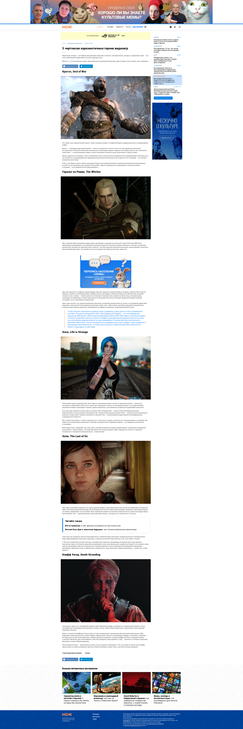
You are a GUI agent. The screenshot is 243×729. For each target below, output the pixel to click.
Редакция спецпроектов (75, 43)
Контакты (96, 717)
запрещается (126, 720)
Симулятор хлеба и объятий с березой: (76, 699)
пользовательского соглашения (155, 723)
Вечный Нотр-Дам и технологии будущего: (100, 529)
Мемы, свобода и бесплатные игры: (165, 699)
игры (63, 43)
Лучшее (110, 27)
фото (155, 55)
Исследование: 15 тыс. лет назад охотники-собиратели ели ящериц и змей (166, 50)
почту (159, 722)
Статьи (100, 27)
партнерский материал (72, 653)
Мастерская (138, 27)
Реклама (96, 714)
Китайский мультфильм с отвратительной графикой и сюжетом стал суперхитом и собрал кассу (164, 81)
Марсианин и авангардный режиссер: (106, 698)
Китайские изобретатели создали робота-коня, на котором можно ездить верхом (166, 41)
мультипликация (159, 76)
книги (156, 86)
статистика (158, 65)
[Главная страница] (67, 27)
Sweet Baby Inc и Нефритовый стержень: (136, 700)
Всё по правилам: (93, 526)
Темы (95, 719)
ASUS (71, 61)
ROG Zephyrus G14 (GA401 (110, 314)
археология (158, 46)
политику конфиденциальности (132, 725)
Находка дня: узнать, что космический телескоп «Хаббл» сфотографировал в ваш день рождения (165, 60)
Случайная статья (145, 27)
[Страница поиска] (180, 27)
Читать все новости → (163, 98)
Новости (119, 27)
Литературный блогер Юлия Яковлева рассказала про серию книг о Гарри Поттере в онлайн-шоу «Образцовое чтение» (167, 91)
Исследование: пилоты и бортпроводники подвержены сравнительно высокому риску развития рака (165, 70)
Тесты (128, 27)
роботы (156, 37)
